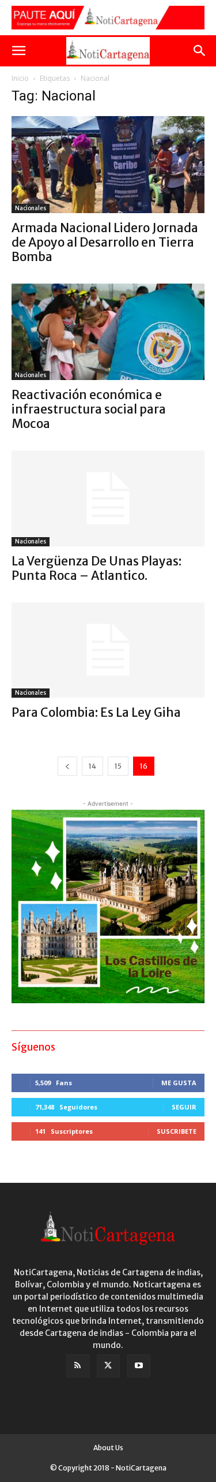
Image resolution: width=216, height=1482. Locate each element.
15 (118, 766)
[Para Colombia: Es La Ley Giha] (108, 650)
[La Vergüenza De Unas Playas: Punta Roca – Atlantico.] (108, 498)
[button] (18, 50)
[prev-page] (67, 766)
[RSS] (77, 1365)
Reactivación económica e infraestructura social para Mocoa (89, 409)
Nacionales (30, 208)
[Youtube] (138, 1365)
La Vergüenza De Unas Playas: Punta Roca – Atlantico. (96, 568)
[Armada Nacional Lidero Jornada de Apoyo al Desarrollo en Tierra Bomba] (108, 164)
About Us (108, 1447)
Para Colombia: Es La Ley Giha (96, 712)
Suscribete (176, 1131)
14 (92, 766)
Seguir (184, 1107)
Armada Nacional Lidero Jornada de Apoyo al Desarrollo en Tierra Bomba (105, 242)
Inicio (20, 78)
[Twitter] (108, 1365)
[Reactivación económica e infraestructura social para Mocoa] (108, 332)
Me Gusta (178, 1082)
